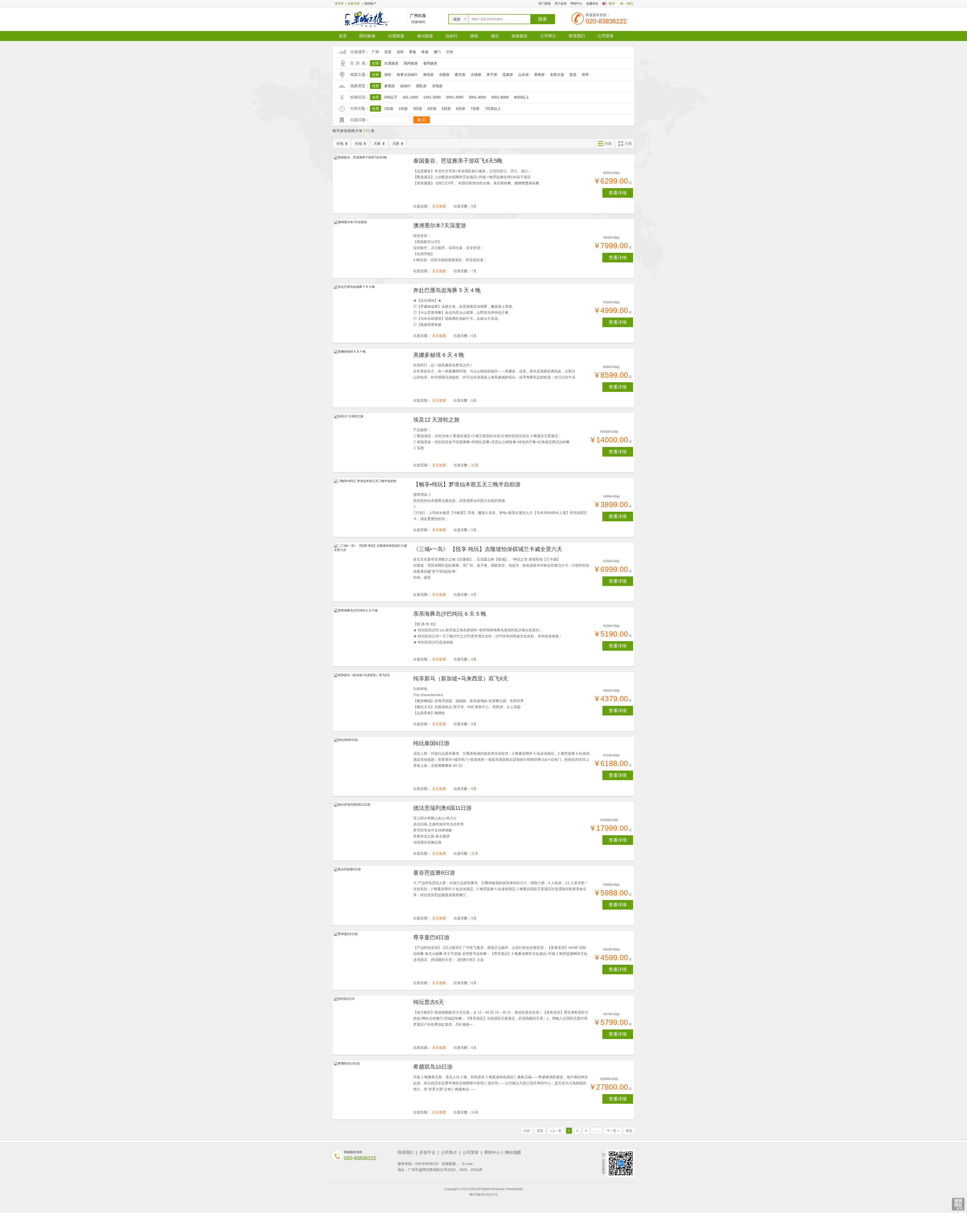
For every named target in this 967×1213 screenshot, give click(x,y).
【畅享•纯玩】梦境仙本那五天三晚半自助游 (467, 484)
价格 (339, 144)
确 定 (421, 120)
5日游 (446, 109)
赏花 (572, 75)
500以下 (390, 97)
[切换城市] (418, 22)
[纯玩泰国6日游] (371, 766)
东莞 (387, 52)
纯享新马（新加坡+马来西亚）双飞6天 (460, 679)
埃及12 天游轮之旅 (436, 420)
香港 (412, 52)
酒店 (495, 36)
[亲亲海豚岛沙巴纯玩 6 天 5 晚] (371, 636)
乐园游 (444, 75)
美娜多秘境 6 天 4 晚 (438, 355)
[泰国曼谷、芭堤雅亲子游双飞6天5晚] (371, 183)
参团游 (389, 86)
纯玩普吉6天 (428, 1002)
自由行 (451, 36)
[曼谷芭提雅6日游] (371, 895)
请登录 (339, 3)
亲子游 (492, 75)
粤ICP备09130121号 (483, 1194)
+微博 (611, 3)
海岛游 (428, 75)
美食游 (539, 75)
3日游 (417, 109)
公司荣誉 (606, 36)
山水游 (523, 75)
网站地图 (513, 1152)
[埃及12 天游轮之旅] (371, 442)
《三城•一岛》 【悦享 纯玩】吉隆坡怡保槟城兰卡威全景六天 (487, 549)
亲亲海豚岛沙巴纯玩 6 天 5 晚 (449, 614)
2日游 (403, 109)
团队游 (421, 86)
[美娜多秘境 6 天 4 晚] (371, 378)
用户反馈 (561, 3)
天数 (377, 144)
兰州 (449, 52)
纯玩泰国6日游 (431, 743)
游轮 (474, 36)
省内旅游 (425, 36)
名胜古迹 (557, 75)
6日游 (460, 109)
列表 (608, 144)
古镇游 (476, 75)
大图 (628, 144)
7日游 (474, 109)
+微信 (629, 3)
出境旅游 (396, 36)
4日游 (431, 109)
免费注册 (354, 3)
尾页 (629, 1131)
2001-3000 (454, 97)
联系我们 (577, 36)
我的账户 (370, 3)
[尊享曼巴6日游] (371, 960)
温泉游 (507, 75)
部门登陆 (545, 3)
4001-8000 (500, 97)
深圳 (400, 52)
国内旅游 (367, 36)
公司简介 (548, 36)
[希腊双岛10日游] (371, 1089)
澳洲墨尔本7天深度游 (439, 226)
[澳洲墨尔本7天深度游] (371, 248)
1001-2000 (432, 97)
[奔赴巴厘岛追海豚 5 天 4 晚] (371, 313)
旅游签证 (519, 36)
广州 (375, 52)
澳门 (437, 52)
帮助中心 (576, 3)
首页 (343, 36)
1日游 (388, 109)
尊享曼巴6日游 (431, 937)
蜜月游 (460, 75)
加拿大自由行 (407, 75)
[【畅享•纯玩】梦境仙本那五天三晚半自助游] (371, 507)
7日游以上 (493, 109)
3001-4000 (477, 97)
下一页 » (612, 1131)
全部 (375, 63)
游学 (585, 75)
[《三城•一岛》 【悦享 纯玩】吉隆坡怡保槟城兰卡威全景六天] (371, 572)
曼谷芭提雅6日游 (434, 873)
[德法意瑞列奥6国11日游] (371, 831)
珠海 (424, 52)
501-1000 (410, 97)
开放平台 (427, 1152)
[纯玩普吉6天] (371, 1025)
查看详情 (618, 192)
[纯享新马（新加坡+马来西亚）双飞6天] (371, 701)
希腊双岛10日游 (433, 1067)
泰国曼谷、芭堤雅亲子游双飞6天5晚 (457, 161)
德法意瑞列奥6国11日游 (442, 808)
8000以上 (521, 97)
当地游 (437, 86)
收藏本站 (592, 3)
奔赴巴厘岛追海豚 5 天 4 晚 (447, 290)
